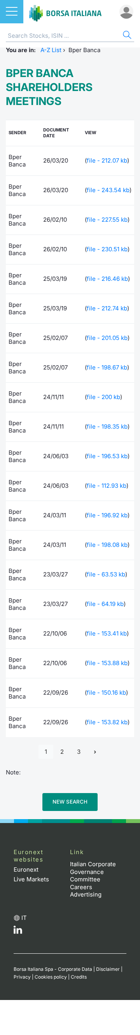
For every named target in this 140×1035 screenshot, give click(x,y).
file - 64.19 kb (105, 604)
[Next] (95, 752)
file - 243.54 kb (108, 190)
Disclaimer (108, 969)
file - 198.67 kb (107, 367)
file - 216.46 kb (107, 278)
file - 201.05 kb (107, 337)
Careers (81, 887)
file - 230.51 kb (107, 249)
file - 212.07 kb (107, 160)
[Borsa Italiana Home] (65, 11)
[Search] (126, 36)
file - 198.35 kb (107, 426)
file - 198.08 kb (107, 544)
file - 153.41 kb (107, 633)
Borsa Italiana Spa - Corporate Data (53, 969)
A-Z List (50, 50)
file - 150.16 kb (106, 692)
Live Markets (31, 879)
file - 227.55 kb (107, 219)
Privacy (22, 977)
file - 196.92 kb (107, 515)
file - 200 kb (103, 397)
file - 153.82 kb (107, 722)
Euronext (26, 869)
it (24, 917)
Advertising (86, 894)
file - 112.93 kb (106, 485)
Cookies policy (51, 977)
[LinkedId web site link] (18, 931)
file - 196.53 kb (107, 456)
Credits (79, 977)
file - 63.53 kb (106, 574)
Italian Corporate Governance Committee (93, 871)
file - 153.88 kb (107, 663)
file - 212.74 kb (107, 308)
